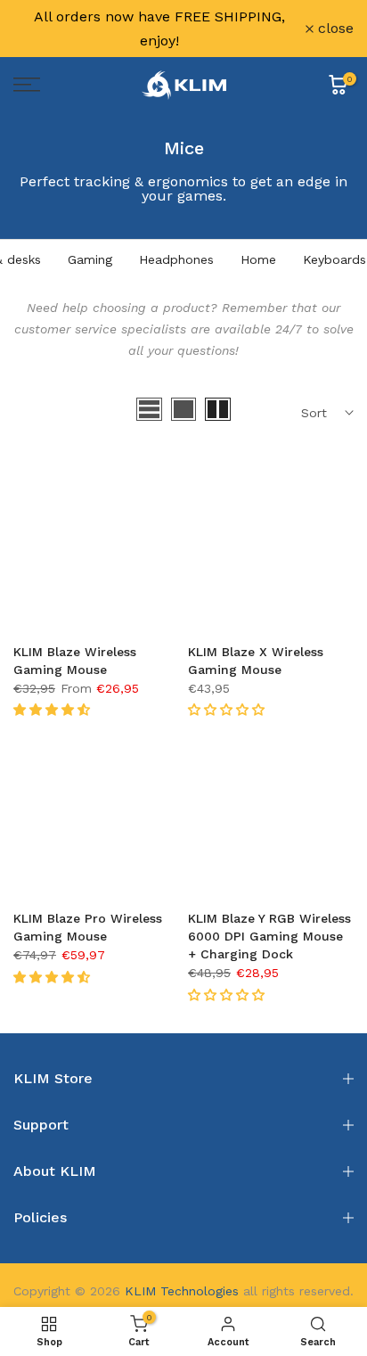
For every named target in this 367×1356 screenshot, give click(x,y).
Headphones (176, 259)
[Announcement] (159, 28)
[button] (53, 710)
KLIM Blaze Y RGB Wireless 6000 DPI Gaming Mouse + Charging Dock (269, 936)
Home (258, 259)
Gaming (90, 259)
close (334, 28)
